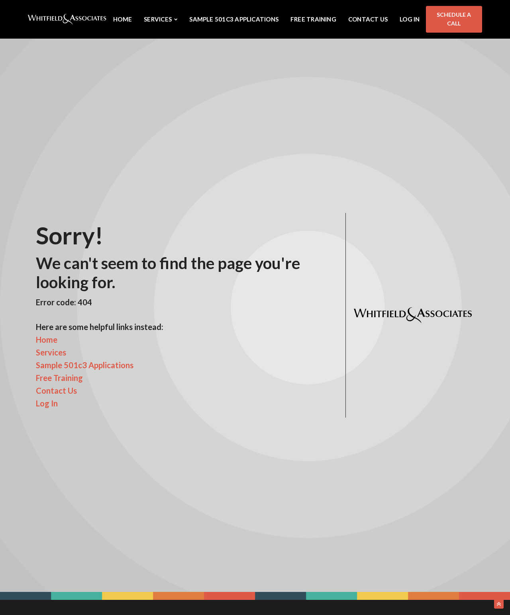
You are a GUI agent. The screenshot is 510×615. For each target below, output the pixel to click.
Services (51, 352)
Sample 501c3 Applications (234, 19)
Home (122, 19)
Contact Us (368, 19)
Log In (410, 19)
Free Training (313, 19)
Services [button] (158, 19)
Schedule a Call (454, 19)
